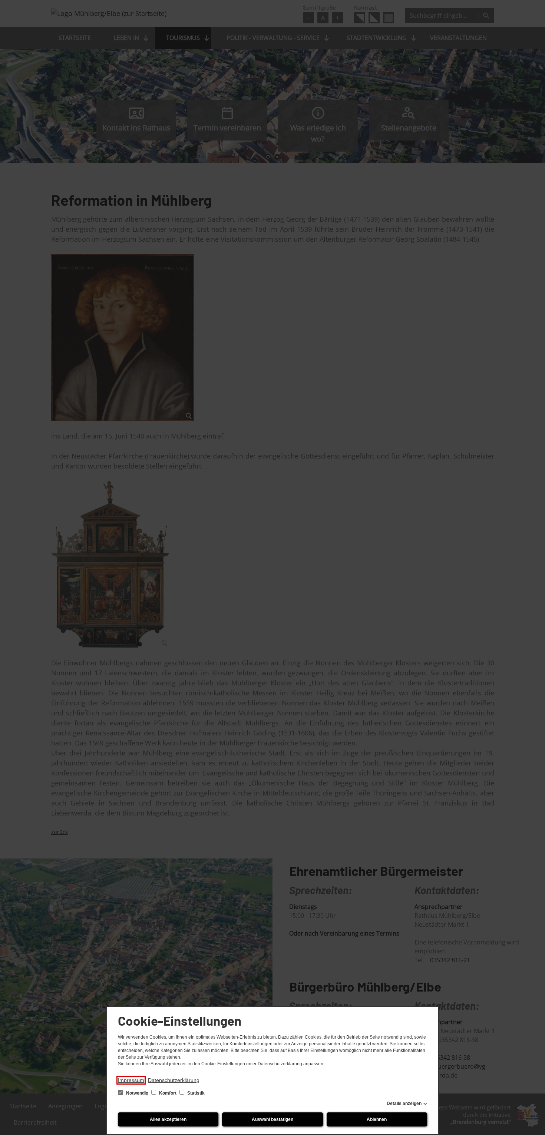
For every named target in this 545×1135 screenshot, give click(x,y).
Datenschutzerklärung (173, 1080)
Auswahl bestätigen (272, 1119)
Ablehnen (377, 1119)
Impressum (131, 1080)
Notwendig (137, 1093)
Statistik (195, 1093)
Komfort (168, 1093)
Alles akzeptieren (168, 1119)
